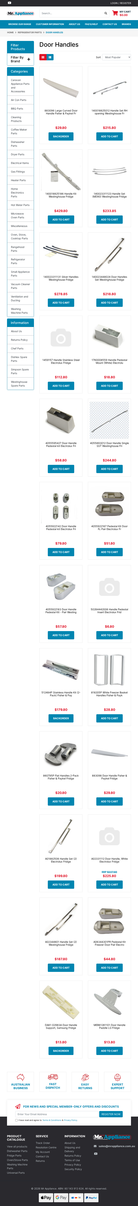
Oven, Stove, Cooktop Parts (19, 236)
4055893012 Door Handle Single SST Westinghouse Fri (109, 444)
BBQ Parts (17, 108)
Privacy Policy (70, 1120)
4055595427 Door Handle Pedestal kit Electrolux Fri (61, 444)
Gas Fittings (18, 171)
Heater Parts (18, 180)
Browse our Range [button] (19, 24)
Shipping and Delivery (72, 1149)
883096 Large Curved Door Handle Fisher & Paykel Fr (61, 112)
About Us (74, 24)
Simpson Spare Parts (20, 371)
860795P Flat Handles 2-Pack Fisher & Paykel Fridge (61, 777)
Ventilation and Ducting (19, 298)
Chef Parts (17, 348)
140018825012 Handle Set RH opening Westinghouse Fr (109, 112)
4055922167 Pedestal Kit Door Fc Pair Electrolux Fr (109, 528)
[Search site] (105, 13)
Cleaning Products (16, 119)
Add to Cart (109, 136)
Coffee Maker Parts (19, 131)
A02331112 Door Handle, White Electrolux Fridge (109, 860)
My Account (43, 1151)
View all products (17, 1146)
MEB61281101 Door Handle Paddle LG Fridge (109, 1026)
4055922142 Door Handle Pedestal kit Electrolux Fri (61, 528)
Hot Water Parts (20, 204)
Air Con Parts (18, 99)
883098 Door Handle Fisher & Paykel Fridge (109, 777)
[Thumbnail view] (43, 57)
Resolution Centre (46, 1147)
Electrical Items (20, 162)
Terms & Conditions (51, 1120)
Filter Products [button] (18, 47)
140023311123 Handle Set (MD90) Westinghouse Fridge (109, 195)
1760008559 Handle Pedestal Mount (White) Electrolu (109, 361)
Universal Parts (16, 1172)
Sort (98, 57)
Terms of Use (72, 1160)
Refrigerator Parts (18, 261)
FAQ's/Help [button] (91, 24)
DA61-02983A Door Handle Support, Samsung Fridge (61, 1026)
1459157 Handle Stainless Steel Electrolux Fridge (61, 361)
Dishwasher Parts (17, 143)
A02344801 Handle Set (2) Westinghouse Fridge (61, 943)
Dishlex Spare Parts (19, 358)
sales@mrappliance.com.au (117, 1146)
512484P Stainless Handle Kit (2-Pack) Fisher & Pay (61, 694)
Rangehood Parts (17, 248)
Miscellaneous (19, 225)
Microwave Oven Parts (17, 215)
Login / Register (121, 3)
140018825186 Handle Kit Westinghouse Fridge (60, 195)
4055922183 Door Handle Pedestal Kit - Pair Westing (61, 611)
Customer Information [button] (50, 24)
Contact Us (42, 1156)
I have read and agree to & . (48, 1120)
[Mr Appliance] (20, 13)
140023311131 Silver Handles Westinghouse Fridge (60, 278)
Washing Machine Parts (19, 310)
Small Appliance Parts (20, 273)
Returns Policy (19, 339)
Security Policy (73, 1169)
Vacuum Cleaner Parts (20, 286)
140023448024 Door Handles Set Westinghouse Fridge (109, 278)
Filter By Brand (17, 59)
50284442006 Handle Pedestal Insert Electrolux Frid (109, 611)
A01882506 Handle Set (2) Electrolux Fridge (61, 860)
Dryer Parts (17, 154)
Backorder (61, 136)
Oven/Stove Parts (17, 1159)
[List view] (50, 57)
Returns (40, 1160)
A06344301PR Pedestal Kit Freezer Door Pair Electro (109, 943)
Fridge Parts (14, 1155)
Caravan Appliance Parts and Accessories (20, 85)
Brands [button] (126, 24)
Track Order (43, 1142)
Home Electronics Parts (17, 192)
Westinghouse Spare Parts (19, 383)
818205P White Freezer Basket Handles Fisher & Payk (109, 694)
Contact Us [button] (110, 24)
